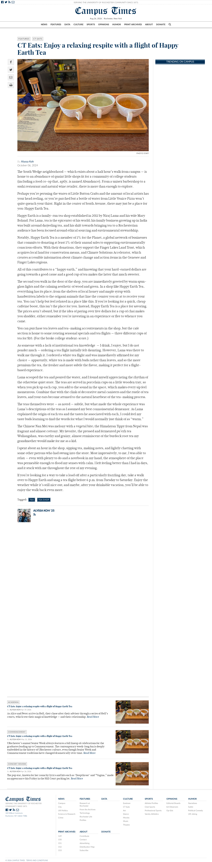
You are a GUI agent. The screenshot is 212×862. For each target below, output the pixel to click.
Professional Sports (153, 811)
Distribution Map (87, 847)
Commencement (17, 732)
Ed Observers (172, 807)
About (149, 24)
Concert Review (17, 764)
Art (124, 811)
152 (60, 847)
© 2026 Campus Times (15, 860)
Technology (85, 813)
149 (60, 836)
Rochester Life (86, 817)
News (44, 24)
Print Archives (133, 24)
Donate (160, 24)
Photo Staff (142, 153)
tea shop (43, 500)
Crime (60, 818)
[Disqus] (78, 567)
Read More (93, 717)
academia (13, 702)
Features (56, 24)
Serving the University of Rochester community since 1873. (23, 805)
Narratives (192, 803)
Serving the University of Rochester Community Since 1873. (106, 2)
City (60, 807)
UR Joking (192, 814)
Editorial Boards (173, 803)
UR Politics (63, 811)
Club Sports (150, 807)
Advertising (84, 843)
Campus (61, 803)
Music (125, 821)
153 (60, 850)
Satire (190, 807)
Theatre (126, 825)
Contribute (84, 836)
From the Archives (87, 810)
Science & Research (66, 814)
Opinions (103, 24)
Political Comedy (195, 811)
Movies (126, 818)
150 (60, 840)
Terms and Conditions (37, 860)
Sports (91, 24)
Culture (78, 24)
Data (67, 24)
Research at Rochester (85, 804)
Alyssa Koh (27, 161)
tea (32, 500)
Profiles (83, 820)
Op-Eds (169, 811)
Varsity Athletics (152, 814)
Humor (116, 24)
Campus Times (105, 10)
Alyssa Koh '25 (43, 510)
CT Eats (37, 39)
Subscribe (84, 850)
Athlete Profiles (151, 803)
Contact (83, 840)
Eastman (127, 803)
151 (60, 843)
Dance (126, 814)
